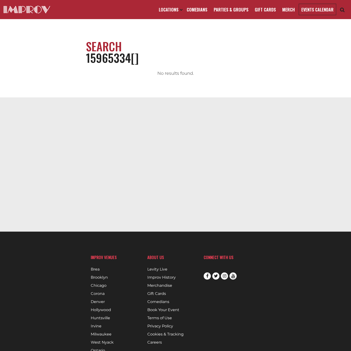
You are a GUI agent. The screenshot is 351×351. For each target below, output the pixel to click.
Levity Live (157, 269)
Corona (98, 294)
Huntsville (100, 318)
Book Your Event (163, 310)
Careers (154, 342)
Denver (98, 302)
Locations (169, 9)
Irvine (96, 326)
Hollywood (101, 310)
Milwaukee (101, 334)
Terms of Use (159, 318)
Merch (288, 9)
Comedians (197, 9)
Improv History (161, 277)
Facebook (207, 276)
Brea (95, 269)
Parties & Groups (231, 9)
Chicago (98, 285)
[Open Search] (342, 10)
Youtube (233, 276)
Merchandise (159, 285)
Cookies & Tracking (165, 334)
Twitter (215, 276)
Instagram (224, 276)
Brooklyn (99, 277)
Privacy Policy (160, 326)
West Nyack (102, 342)
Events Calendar (317, 9)
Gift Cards (265, 9)
